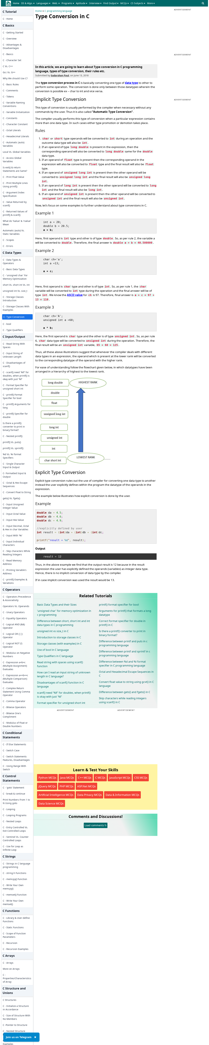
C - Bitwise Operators (14, 707)
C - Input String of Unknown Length (13, 355)
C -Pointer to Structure (15, 1025)
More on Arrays (11, 968)
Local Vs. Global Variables (17, 151)
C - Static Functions (13, 927)
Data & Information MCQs (122, 795)
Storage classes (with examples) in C (59, 643)
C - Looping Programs (14, 815)
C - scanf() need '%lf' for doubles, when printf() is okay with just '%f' (16, 376)
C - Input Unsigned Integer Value (13, 506)
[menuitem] (16, 3)
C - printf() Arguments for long (17, 406)
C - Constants (10, 118)
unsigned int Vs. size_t (15, 290)
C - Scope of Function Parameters (14, 935)
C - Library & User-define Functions (16, 919)
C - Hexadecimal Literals (16, 136)
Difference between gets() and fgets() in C (124, 692)
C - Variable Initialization (16, 112)
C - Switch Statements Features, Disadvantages (16, 758)
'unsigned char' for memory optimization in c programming (64, 613)
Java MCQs (67, 777)
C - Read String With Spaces (14, 345)
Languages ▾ (43, 3)
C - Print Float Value (13, 176)
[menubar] (84, 3)
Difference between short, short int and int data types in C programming (63, 623)
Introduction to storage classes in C (59, 637)
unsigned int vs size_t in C (53, 631)
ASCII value (75, 295)
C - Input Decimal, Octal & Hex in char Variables (16, 527)
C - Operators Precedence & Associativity (17, 598)
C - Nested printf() (12, 436)
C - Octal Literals (12, 130)
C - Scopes (8, 239)
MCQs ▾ (124, 3)
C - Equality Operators (15, 618)
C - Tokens (8, 96)
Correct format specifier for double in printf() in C (122, 623)
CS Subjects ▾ (138, 3)
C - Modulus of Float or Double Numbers (15, 724)
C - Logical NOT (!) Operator (12, 645)
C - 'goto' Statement (13, 787)
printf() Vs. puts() (12, 442)
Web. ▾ (56, 3)
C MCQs (100, 777)
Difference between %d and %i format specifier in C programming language (122, 663)
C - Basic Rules (11, 84)
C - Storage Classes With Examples (16, 308)
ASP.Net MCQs (86, 786)
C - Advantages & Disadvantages (12, 46)
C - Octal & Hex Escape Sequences (15, 484)
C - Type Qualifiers (13, 330)
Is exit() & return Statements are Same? (15, 169)
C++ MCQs (84, 777)
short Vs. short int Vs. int (16, 284)
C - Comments (10, 90)
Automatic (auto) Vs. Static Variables (13, 232)
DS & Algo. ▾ (27, 3)
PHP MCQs (66, 786)
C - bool (7, 323)
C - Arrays (8, 962)
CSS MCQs (140, 777)
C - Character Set (12, 60)
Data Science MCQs (51, 803)
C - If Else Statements (14, 744)
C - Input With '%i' (12, 535)
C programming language (58, 10)
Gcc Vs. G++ (9, 72)
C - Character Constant (15, 124)
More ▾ (151, 3)
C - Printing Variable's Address (14, 571)
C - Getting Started (13, 32)
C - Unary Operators (14, 612)
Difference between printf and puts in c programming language (123, 643)
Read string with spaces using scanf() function (60, 664)
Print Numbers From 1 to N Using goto (16, 801)
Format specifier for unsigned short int (61, 703)
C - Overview (9, 38)
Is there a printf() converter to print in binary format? (14, 427)
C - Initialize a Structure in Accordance (16, 1007)
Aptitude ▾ (81, 3)
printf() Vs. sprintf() (13, 448)
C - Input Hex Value (13, 519)
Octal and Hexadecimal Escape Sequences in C (126, 673)
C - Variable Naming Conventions (14, 104)
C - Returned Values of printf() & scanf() (15, 213)
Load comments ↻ (96, 825)
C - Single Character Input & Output (14, 465)
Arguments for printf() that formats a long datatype (125, 613)
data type (131, 83)
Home (16, 3)
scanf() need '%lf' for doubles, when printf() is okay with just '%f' (64, 694)
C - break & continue (14, 793)
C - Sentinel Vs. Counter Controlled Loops (16, 838)
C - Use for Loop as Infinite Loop (13, 848)
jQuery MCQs (47, 786)
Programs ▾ (68, 3)
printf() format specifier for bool (119, 604)
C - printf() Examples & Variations (15, 581)
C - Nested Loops (12, 821)
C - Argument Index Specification (13, 194)
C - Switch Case (11, 750)
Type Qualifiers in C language (55, 656)
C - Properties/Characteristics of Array (17, 978)
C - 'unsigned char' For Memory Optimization (15, 277)
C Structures (9, 999)
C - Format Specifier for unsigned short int (15, 387)
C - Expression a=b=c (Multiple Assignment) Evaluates (15, 666)
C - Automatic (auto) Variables (13, 144)
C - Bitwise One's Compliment (12, 715)
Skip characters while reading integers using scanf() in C (122, 700)
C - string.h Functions (14, 873)
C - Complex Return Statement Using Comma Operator (16, 692)
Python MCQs (47, 777)
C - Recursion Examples (15, 949)
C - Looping (9, 809)
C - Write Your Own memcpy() (13, 887)
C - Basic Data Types (14, 269)
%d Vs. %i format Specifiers (12, 456)
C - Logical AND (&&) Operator (14, 626)
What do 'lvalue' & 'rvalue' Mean (17, 222)
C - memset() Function (15, 894)
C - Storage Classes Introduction (13, 298)
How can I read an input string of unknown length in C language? (63, 674)
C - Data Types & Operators (12, 261)
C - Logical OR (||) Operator (13, 635)
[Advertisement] (59, 40)
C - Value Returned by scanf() (15, 203)
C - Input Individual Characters (13, 543)
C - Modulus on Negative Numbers (16, 654)
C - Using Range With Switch (14, 767)
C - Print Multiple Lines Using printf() (15, 184)
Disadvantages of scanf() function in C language (60, 684)
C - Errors (8, 246)
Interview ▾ (95, 3)
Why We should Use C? (15, 78)
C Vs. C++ (8, 66)
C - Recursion (10, 942)
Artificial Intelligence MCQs (56, 795)
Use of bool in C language (53, 650)
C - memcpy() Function (15, 879)
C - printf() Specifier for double (15, 415)
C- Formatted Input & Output (14, 475)
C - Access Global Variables (12, 159)
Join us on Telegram (19, 1037)
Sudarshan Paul (60, 75)
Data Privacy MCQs (89, 795)
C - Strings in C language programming (16, 865)
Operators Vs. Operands (16, 606)
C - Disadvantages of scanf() (14, 364)
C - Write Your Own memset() (13, 902)
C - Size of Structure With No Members (16, 1017)
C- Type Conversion (13, 316)
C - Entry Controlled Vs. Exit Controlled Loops (15, 829)
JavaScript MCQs (119, 777)
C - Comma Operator (14, 701)
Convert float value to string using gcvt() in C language (126, 684)
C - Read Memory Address (12, 562)
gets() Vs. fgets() (11, 498)
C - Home (8, 18)
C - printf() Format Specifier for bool (12, 396)
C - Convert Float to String (17, 492)
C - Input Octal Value (14, 513)
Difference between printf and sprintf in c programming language (124, 653)
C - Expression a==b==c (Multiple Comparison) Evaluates (15, 679)
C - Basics (8, 54)
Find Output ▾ (110, 3)
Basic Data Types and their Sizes (57, 604)
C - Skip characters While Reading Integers (16, 552)
